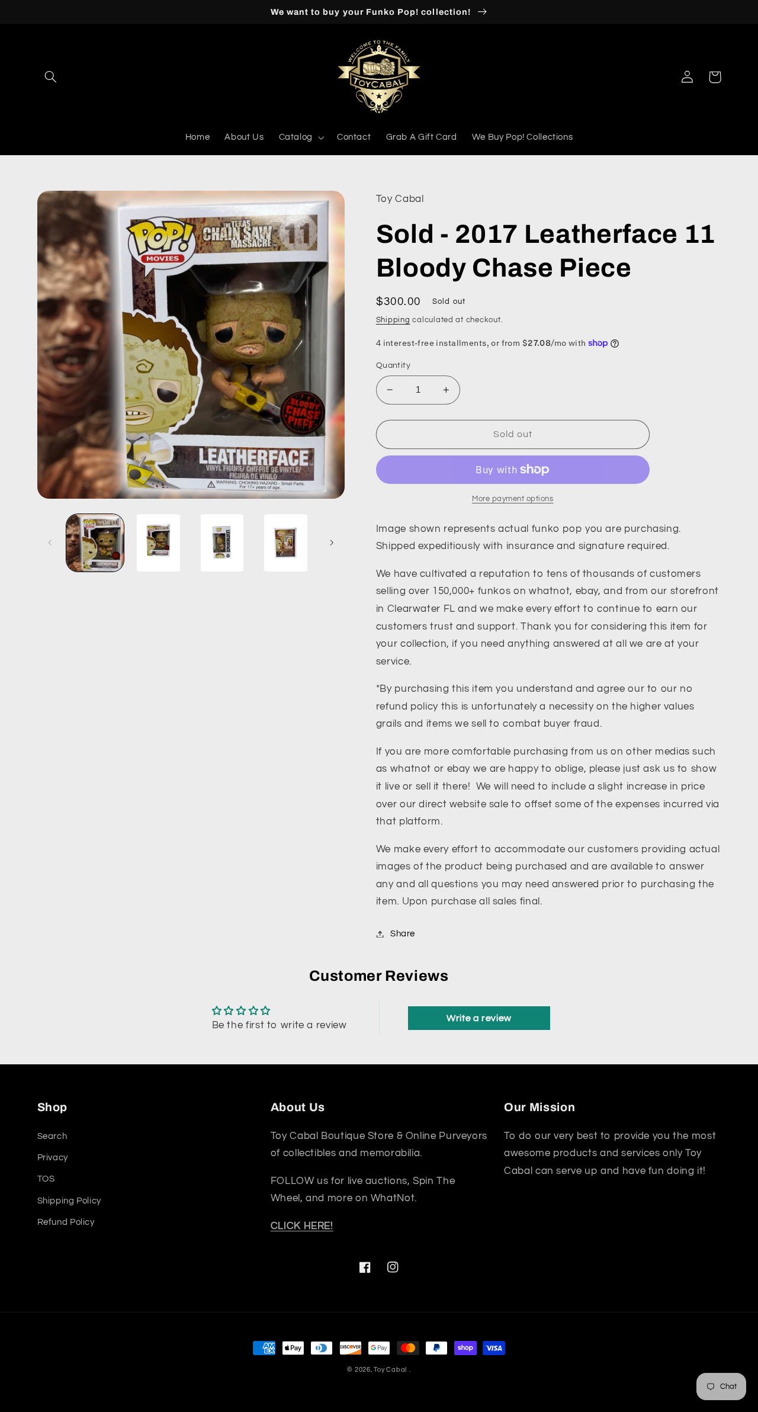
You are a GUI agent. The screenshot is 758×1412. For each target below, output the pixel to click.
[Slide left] (50, 543)
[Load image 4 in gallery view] (285, 543)
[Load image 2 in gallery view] (158, 543)
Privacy (52, 1157)
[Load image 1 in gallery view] (95, 543)
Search (52, 1136)
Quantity (393, 365)
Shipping (393, 320)
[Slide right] (332, 543)
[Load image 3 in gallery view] (222, 543)
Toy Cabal (390, 1369)
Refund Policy (66, 1222)
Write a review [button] (479, 1018)
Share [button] (402, 933)
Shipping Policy (69, 1200)
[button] (51, 77)
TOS (46, 1178)
